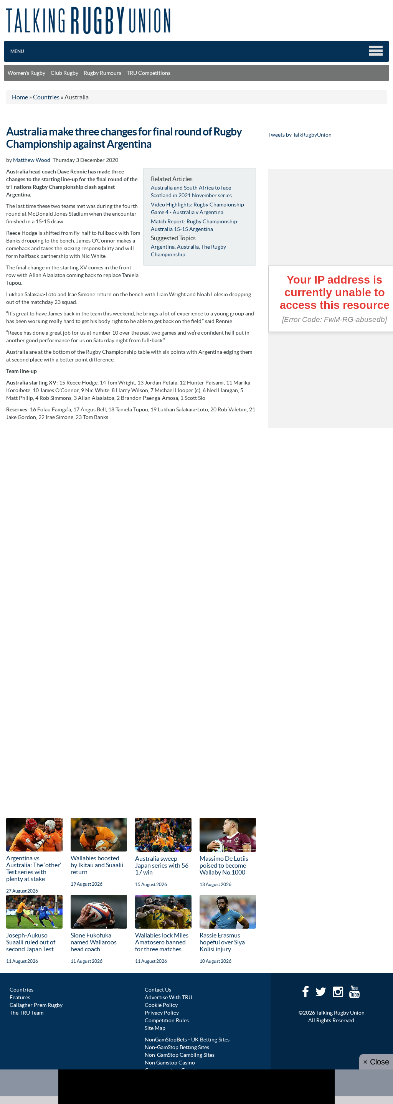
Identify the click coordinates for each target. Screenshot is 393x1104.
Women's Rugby (26, 73)
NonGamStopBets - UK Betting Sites (187, 1039)
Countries (21, 990)
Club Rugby (64, 73)
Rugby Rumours (102, 73)
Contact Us (158, 990)
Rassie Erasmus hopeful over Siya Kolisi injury (222, 942)
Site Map (155, 1028)
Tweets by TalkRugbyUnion (300, 135)
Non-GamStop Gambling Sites (180, 1055)
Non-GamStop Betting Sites (177, 1047)
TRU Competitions (148, 73)
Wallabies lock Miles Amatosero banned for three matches (161, 942)
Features (20, 997)
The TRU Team (26, 1013)
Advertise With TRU (168, 997)
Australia (188, 247)
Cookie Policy (161, 1005)
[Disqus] (131, 521)
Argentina (163, 247)
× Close (376, 1062)
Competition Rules (167, 1020)
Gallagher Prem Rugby (36, 1005)
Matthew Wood (31, 160)
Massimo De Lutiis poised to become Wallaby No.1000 (224, 865)
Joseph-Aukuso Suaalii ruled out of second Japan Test (30, 942)
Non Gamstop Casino (170, 1062)
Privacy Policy (162, 1013)
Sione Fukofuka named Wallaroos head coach (94, 942)
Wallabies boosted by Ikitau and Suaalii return (97, 865)
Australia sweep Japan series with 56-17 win (163, 865)
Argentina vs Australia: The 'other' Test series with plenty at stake (33, 868)
